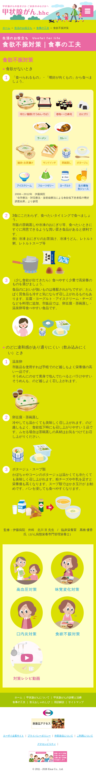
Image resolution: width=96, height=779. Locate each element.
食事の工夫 (42, 28)
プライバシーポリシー (39, 735)
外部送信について (64, 735)
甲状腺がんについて (37, 697)
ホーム (6, 28)
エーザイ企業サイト (13, 735)
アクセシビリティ (46, 744)
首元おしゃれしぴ (39, 702)
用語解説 (59, 702)
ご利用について (85, 735)
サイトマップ (76, 702)
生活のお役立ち (23, 28)
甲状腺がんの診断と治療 (68, 697)
